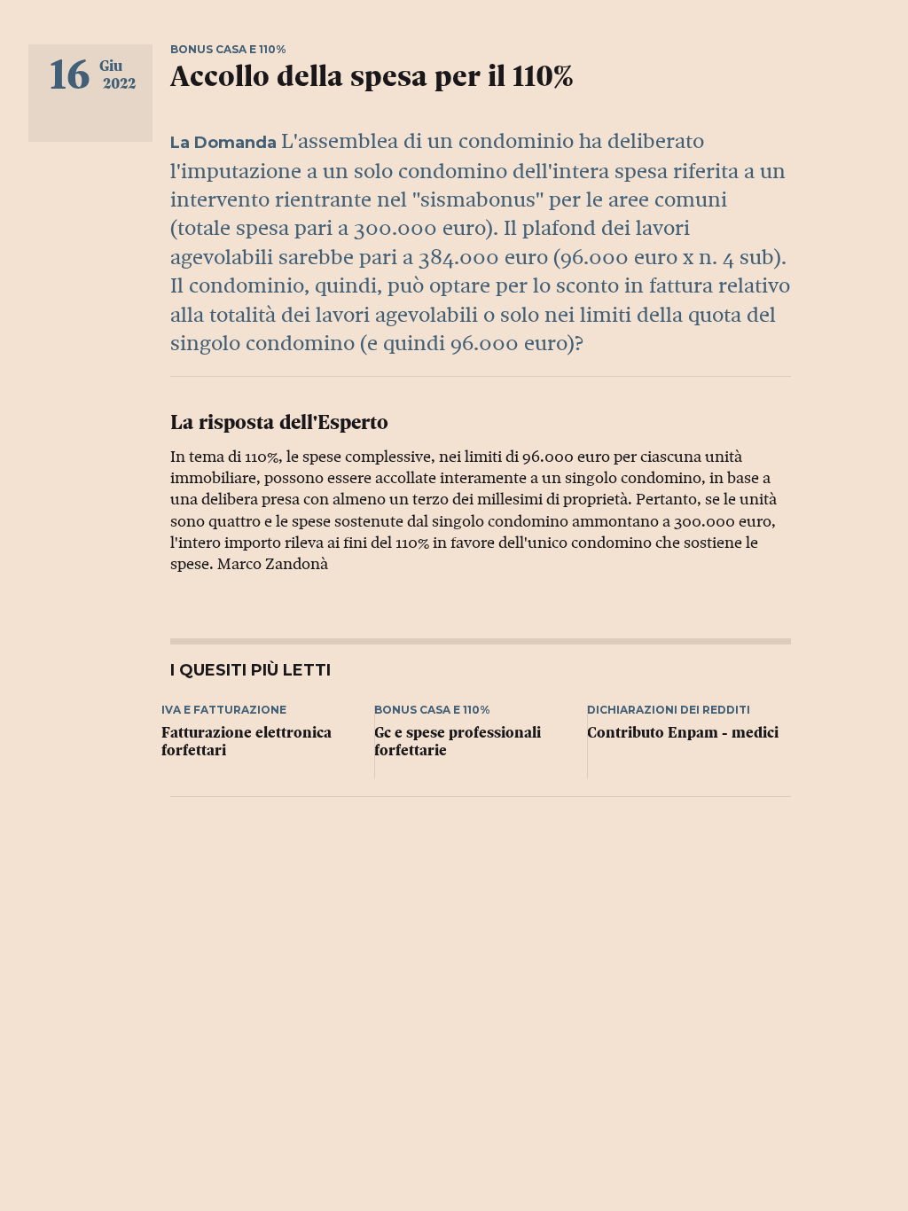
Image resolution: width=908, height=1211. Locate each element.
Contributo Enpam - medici (683, 732)
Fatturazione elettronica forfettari (246, 741)
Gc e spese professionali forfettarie (457, 741)
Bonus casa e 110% (228, 49)
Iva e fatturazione (223, 709)
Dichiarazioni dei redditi (668, 709)
